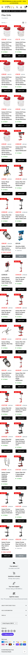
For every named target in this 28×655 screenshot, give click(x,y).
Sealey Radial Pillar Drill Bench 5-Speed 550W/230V (21, 148)
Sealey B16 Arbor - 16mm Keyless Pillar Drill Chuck (7, 375)
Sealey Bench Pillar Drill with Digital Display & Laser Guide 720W (7, 280)
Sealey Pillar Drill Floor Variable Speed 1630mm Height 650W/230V (20, 376)
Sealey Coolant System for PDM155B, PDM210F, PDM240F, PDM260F (6, 477)
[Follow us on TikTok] (14, 631)
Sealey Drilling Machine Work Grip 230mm (7, 343)
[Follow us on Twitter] (6, 631)
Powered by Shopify (6, 651)
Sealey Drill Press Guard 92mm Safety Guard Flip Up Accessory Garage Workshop (7, 115)
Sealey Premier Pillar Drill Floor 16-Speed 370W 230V (21, 544)
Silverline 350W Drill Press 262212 (21, 247)
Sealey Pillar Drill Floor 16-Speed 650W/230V (6, 312)
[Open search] (17, 7)
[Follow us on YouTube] (11, 631)
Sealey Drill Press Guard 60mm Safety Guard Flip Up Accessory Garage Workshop (21, 115)
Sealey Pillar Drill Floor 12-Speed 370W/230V (6, 216)
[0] (25, 7)
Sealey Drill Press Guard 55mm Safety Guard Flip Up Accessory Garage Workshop (21, 80)
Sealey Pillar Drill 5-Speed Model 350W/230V (20, 474)
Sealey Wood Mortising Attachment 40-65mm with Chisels (7, 184)
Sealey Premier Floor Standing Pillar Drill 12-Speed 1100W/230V (6, 546)
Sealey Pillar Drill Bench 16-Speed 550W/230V (20, 312)
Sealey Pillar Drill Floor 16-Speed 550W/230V (20, 279)
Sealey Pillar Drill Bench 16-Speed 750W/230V (20, 183)
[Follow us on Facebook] (3, 631)
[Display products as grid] (23, 22)
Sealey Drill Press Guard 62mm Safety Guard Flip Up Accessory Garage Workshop (7, 150)
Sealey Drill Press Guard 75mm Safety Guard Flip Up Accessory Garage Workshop (7, 46)
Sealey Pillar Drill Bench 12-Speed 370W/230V (6, 409)
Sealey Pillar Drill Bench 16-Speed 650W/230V (6, 441)
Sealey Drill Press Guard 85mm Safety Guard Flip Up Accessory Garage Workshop (7, 80)
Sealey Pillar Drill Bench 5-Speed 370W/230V (20, 343)
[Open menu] (2, 7)
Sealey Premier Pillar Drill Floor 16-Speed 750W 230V (21, 216)
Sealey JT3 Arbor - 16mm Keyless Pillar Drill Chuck (7, 248)
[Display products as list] (25, 22)
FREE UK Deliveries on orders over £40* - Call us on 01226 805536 (14, 2)
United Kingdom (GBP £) (8, 623)
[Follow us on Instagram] (8, 631)
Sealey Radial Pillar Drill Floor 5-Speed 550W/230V (21, 409)
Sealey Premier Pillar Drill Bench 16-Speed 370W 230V (20, 442)
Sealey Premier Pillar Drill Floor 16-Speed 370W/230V (7, 511)
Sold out (21, 256)
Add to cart (7, 56)
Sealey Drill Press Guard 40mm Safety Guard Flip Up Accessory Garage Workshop (21, 46)
